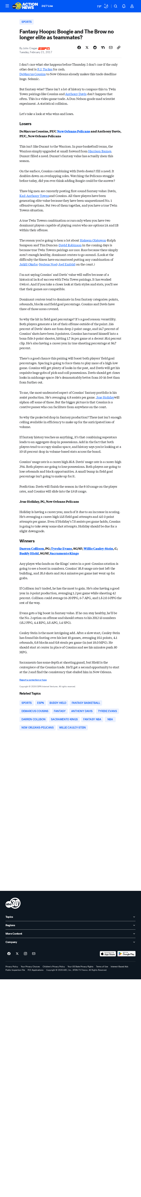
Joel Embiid (66, 264)
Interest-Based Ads (119, 967)
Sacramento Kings (64, 553)
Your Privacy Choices (30, 967)
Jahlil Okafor (28, 264)
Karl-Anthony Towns (34, 195)
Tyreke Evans (61, 548)
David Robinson (70, 245)
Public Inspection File (15, 970)
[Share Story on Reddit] (95, 47)
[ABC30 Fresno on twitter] (17, 953)
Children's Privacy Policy (54, 967)
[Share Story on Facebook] (79, 47)
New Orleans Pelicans (73, 131)
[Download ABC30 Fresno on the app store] (108, 954)
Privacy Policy (12, 967)
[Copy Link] (119, 47)
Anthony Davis (75, 94)
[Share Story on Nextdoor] (103, 47)
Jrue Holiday (105, 397)
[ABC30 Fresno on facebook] (9, 953)
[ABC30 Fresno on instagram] (25, 953)
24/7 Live (47, 6)
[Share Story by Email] (111, 47)
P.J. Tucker (45, 69)
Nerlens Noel (48, 264)
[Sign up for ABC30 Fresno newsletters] (33, 953)
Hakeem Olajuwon (93, 240)
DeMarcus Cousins (32, 74)
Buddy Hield (29, 553)
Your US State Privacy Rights (80, 967)
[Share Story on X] (87, 47)
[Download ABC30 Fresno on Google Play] (126, 954)
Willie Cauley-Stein (98, 548)
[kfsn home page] (13, 903)
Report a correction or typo (33, 680)
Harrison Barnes (99, 151)
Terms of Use (102, 967)
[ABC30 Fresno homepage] (25, 6)
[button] (7, 5)
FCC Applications (36, 970)
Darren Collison (31, 548)
